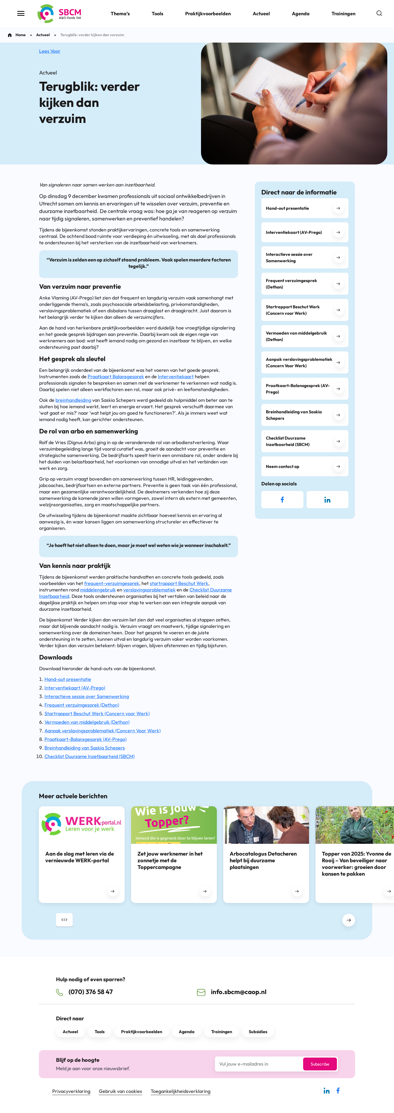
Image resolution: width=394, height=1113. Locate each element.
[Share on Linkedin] (327, 499)
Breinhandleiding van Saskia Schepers (84, 748)
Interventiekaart (176, 376)
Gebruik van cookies (120, 1091)
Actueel (261, 13)
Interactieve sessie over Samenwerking (86, 696)
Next (348, 920)
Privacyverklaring (71, 1091)
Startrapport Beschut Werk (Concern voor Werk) (97, 713)
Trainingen (343, 13)
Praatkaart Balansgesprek (116, 376)
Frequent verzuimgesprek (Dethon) (81, 705)
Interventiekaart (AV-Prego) (74, 688)
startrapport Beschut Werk (179, 583)
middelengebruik (98, 590)
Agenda (301, 13)
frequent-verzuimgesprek (111, 583)
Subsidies (258, 1031)
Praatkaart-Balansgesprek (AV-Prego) (85, 739)
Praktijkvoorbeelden (208, 13)
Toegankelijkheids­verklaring (180, 1091)
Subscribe (320, 1064)
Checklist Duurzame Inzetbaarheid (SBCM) (89, 756)
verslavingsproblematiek (149, 590)
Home (21, 34)
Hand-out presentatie (67, 679)
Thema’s (120, 13)
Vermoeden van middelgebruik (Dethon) (86, 722)
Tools (157, 13)
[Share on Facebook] (282, 499)
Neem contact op (282, 466)
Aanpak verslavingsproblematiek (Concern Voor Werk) (102, 731)
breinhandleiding (73, 400)
